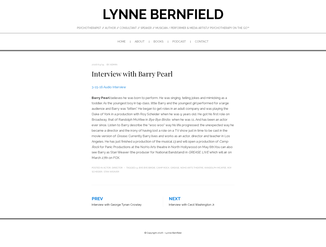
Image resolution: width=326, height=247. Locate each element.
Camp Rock (162, 167)
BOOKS (158, 41)
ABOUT (140, 41)
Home (122, 41)
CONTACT (201, 41)
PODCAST (179, 41)
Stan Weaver (111, 171)
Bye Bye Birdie (147, 167)
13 (137, 167)
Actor (107, 167)
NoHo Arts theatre (191, 167)
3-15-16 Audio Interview (109, 87)
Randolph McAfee (215, 167)
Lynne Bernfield (163, 14)
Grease (175, 167)
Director (117, 167)
